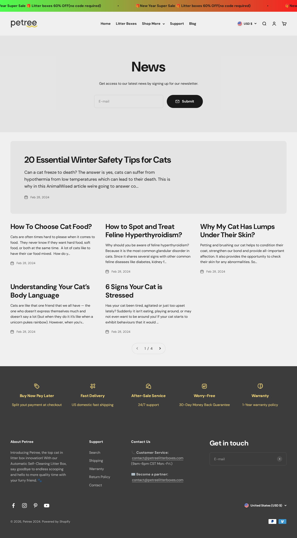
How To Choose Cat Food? (51, 226)
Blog (192, 23)
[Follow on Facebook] (13, 505)
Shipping (96, 460)
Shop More (151, 23)
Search (94, 452)
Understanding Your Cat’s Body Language (50, 291)
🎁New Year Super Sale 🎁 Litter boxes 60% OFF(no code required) (184, 5)
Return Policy (99, 477)
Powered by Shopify (56, 521)
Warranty (96, 469)
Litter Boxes (126, 23)
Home (106, 23)
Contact (95, 485)
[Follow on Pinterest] (35, 505)
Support (177, 23)
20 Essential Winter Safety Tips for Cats (97, 159)
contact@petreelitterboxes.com (157, 458)
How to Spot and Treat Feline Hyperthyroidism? (143, 230)
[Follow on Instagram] (24, 505)
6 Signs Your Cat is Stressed (133, 291)
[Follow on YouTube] (47, 505)
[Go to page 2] (159, 348)
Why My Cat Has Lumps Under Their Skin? (237, 230)
